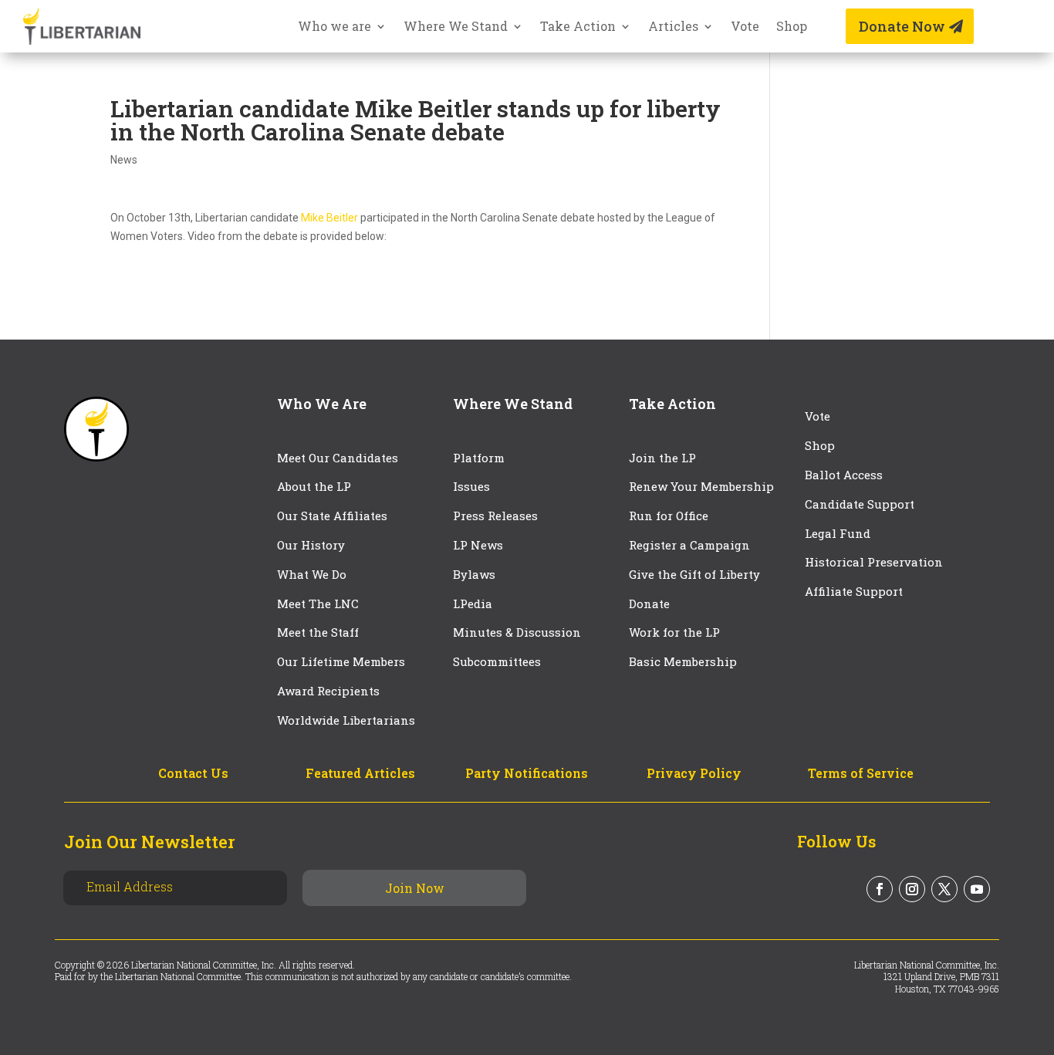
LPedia (472, 603)
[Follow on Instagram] (912, 889)
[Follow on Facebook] (880, 889)
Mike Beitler (329, 217)
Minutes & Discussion (517, 632)
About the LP (314, 486)
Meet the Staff (318, 632)
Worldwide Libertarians (346, 720)
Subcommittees (497, 661)
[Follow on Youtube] (977, 889)
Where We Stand (456, 27)
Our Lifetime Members (341, 661)
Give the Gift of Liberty (694, 574)
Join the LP (662, 457)
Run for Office (668, 515)
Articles (673, 27)
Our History (311, 545)
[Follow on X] (944, 889)
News (123, 160)
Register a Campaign (689, 545)
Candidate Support (859, 504)
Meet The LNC (318, 603)
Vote (745, 27)
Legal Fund (837, 533)
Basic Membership (683, 661)
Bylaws (474, 574)
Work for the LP (674, 632)
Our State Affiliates (332, 515)
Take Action (578, 27)
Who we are (334, 27)
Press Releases (495, 515)
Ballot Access (845, 474)
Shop (791, 27)
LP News (478, 545)
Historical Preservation (874, 562)
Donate (649, 603)
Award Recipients (328, 690)
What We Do (311, 574)
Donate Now (902, 26)
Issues (471, 486)
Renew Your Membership (701, 486)
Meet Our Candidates (337, 457)
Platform (479, 457)
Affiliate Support (854, 591)
